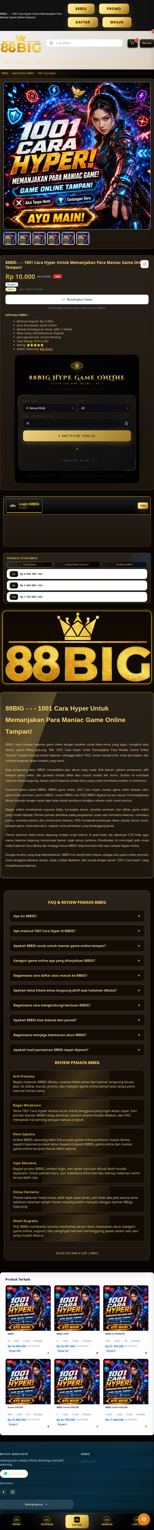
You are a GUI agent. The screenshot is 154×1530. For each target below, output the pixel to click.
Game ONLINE (75, 62)
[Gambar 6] (82, 238)
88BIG (81, 8)
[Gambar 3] (39, 238)
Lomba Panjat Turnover (77, 564)
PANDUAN (107, 1524)
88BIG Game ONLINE (104, 62)
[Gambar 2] (24, 238)
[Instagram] (12, 1492)
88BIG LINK (23, 62)
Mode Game (30, 401)
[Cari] (51, 43)
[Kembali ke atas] (145, 1509)
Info (142, 505)
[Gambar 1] (9, 238)
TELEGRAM (47, 1524)
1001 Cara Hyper (47, 73)
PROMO (114, 8)
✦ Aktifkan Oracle (77, 435)
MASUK (117, 22)
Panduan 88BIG (124, 564)
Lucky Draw (30, 564)
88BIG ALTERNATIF (48, 62)
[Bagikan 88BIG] (145, 264)
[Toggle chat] (144, 1519)
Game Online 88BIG (23, 73)
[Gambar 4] (53, 238)
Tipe (81, 401)
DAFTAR (83, 22)
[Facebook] (3, 1492)
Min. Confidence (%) (38, 416)
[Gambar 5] (68, 238)
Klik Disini (46, 349)
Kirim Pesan (16, 1474)
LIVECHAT (137, 1524)
